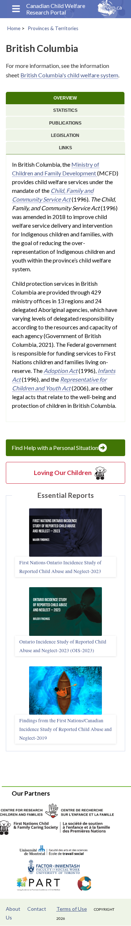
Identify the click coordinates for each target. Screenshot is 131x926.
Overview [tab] (65, 98)
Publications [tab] (65, 123)
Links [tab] (65, 147)
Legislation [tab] (65, 135)
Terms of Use (71, 909)
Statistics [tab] (65, 110)
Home (13, 28)
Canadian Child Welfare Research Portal (55, 9)
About (13, 909)
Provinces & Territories (53, 28)
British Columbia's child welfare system (69, 75)
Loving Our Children (63, 472)
